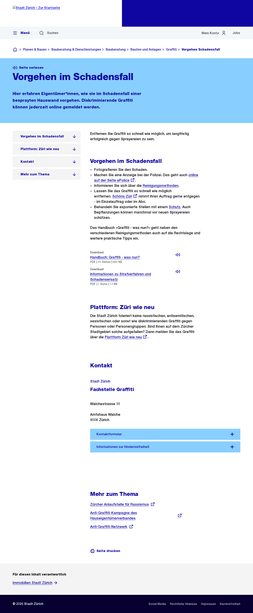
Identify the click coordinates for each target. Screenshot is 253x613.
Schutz (174, 207)
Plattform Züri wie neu (123, 337)
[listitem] (47, 136)
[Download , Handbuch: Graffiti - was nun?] (178, 254)
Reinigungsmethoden (160, 185)
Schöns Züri (122, 196)
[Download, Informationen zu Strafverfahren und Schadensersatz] (178, 271)
